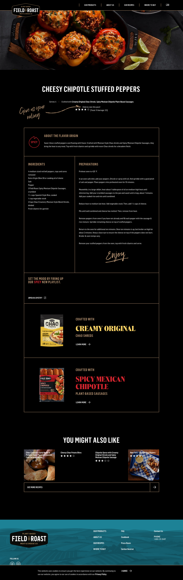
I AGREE (124, 571)
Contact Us (158, 531)
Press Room (126, 543)
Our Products (90, 5)
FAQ (122, 531)
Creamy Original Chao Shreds (84, 101)
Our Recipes (129, 5)
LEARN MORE (81, 344)
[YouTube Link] (18, 564)
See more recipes (35, 487)
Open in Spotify (35, 298)
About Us (110, 5)
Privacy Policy (100, 574)
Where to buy (150, 5)
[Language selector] (168, 7)
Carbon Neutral (127, 549)
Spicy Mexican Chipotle (100, 382)
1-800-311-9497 (160, 539)
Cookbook (125, 537)
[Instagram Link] (12, 564)
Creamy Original (105, 328)
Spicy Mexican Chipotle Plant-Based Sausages (115, 101)
